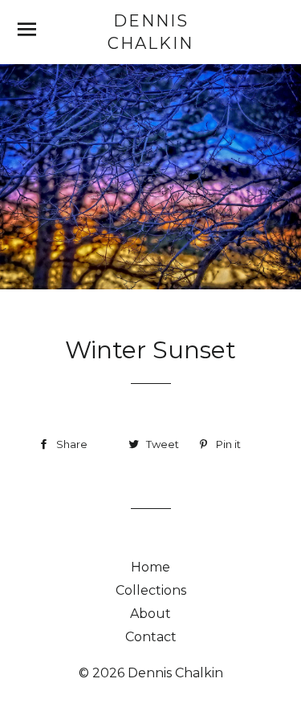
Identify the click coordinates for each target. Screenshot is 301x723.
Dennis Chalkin (150, 32)
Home (150, 567)
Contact (151, 636)
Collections (151, 590)
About (150, 613)
